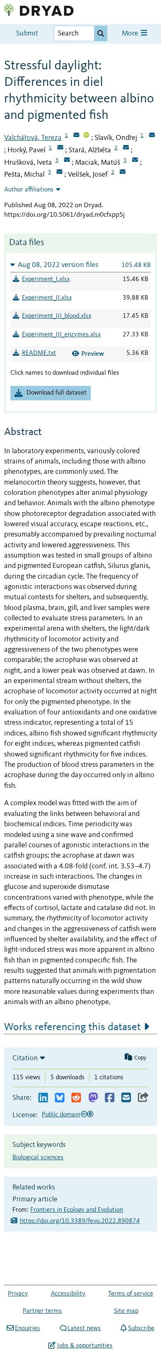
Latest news (84, 1328)
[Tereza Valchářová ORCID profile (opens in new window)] (86, 136)
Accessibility (68, 1294)
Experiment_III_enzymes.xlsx (61, 334)
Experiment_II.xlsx (47, 298)
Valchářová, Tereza (33, 138)
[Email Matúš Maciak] (135, 160)
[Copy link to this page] (143, 1098)
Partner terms (42, 1311)
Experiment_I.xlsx (46, 279)
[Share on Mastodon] (93, 1098)
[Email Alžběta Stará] (126, 148)
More (131, 33)
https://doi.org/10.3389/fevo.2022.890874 (80, 1221)
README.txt (39, 353)
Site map (126, 1311)
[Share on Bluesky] (59, 1098)
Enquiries (27, 1328)
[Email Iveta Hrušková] (67, 160)
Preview (92, 353)
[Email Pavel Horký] (60, 148)
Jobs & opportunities (84, 1346)
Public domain (61, 1114)
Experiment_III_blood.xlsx (56, 316)
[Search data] (100, 33)
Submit (27, 33)
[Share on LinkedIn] (43, 1098)
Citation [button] (25, 1058)
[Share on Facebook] (109, 1098)
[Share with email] (126, 1098)
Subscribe (141, 1328)
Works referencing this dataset (72, 1027)
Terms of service (130, 1294)
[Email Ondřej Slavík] (152, 136)
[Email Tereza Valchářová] (76, 136)
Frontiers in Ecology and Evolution (76, 1210)
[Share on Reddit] (76, 1098)
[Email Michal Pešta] (59, 172)
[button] (80, 264)
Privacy (18, 1294)
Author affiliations (29, 190)
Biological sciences (38, 1157)
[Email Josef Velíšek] (123, 172)
